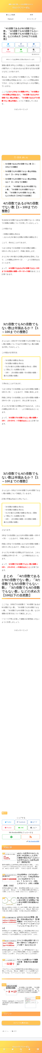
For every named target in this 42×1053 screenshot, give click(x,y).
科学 (5, 813)
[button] (34, 50)
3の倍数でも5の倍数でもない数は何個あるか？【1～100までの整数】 (21, 172)
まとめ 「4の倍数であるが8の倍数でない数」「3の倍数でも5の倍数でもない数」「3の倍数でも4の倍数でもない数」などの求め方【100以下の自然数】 (21, 190)
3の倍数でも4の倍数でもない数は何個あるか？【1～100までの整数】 (21, 180)
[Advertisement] (21, 132)
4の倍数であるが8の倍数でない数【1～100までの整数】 (20, 165)
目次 (19, 157)
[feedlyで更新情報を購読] (11, 836)
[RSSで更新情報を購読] (30, 836)
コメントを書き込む (21, 1023)
